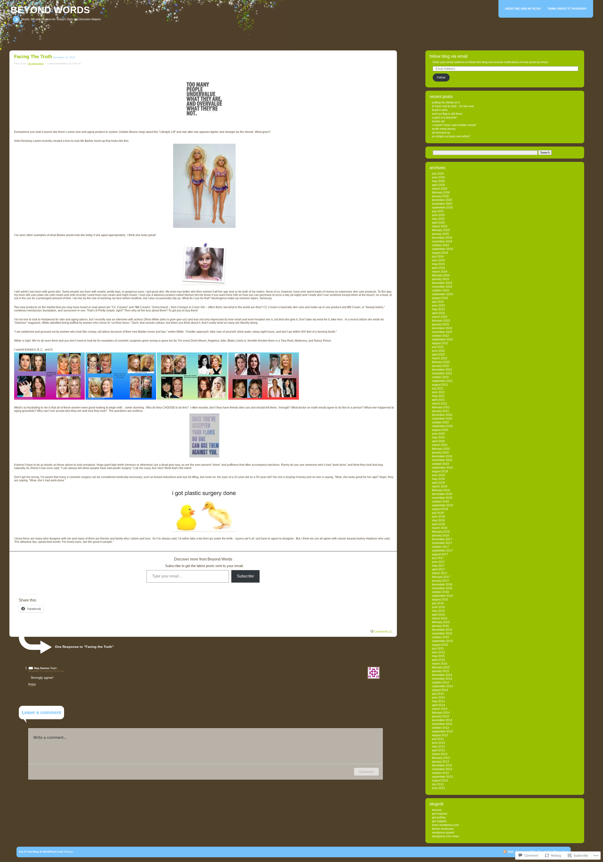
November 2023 (442, 286)
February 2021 (441, 407)
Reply (32, 684)
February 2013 (441, 758)
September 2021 (442, 381)
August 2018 (440, 509)
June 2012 (438, 788)
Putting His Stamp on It (446, 102)
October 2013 (440, 727)
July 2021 (438, 388)
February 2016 (441, 622)
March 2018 (439, 528)
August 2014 (440, 690)
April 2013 (438, 750)
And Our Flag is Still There (447, 113)
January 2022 (440, 366)
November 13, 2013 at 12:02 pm (46, 671)
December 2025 (442, 200)
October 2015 (440, 637)
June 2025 (438, 215)
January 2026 (440, 196)
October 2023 (440, 290)
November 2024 (442, 241)
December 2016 (442, 584)
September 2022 (442, 339)
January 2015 (440, 671)
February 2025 (441, 230)
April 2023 (438, 313)
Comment (366, 772)
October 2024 (440, 245)
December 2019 (442, 456)
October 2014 (440, 682)
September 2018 (442, 505)
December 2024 (442, 237)
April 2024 (438, 268)
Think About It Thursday (567, 8)
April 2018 (438, 524)
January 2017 (440, 580)
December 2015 (442, 629)
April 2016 (438, 614)
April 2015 (438, 660)
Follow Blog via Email (449, 56)
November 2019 (442, 460)
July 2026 (438, 173)
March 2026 (439, 188)
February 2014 (441, 712)
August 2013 (440, 735)
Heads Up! (438, 121)
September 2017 (442, 550)
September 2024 (442, 249)
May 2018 (438, 520)
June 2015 (438, 652)
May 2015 (438, 656)
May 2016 (438, 611)
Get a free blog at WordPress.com (41, 851)
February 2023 (441, 320)
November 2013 (442, 724)
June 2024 (438, 260)
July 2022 (438, 347)
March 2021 (439, 403)
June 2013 (438, 742)
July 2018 (438, 513)
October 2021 (440, 377)
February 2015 (441, 667)
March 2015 (439, 663)
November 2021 (442, 373)
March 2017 (439, 573)
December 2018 (442, 494)
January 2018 (440, 535)
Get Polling (438, 817)
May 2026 (438, 181)
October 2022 (440, 335)
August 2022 (440, 343)
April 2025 (438, 222)
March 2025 (439, 226)
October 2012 (440, 773)
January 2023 (440, 324)
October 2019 (440, 464)
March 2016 (439, 618)
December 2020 (442, 415)
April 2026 (438, 185)
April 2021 (438, 399)
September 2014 (442, 686)
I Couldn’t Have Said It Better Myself (454, 125)
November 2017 (442, 543)
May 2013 (438, 746)
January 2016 (440, 626)
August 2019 (440, 471)
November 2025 (442, 203)
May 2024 (438, 264)
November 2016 (442, 588)
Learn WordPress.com (445, 825)
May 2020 (438, 437)
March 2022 (439, 358)
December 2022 (442, 328)
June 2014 (438, 697)
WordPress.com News (445, 836)
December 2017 (442, 539)
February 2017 (441, 577)
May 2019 (438, 479)
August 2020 (440, 430)
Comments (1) (383, 631)
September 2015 (442, 641)
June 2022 (438, 350)
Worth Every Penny (444, 129)
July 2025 (438, 211)
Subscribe (245, 576)
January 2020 (440, 452)
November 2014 (442, 678)
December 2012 (442, 765)
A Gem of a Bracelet (444, 117)
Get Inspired (439, 813)
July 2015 (438, 648)
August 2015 (440, 644)
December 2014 (442, 675)
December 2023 (442, 283)
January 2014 (440, 716)
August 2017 (440, 554)
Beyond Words (50, 10)
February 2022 (441, 362)
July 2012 (438, 784)
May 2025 (438, 219)
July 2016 (438, 603)
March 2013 (439, 754)
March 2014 (439, 709)
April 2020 (438, 441)
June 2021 (438, 392)
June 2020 (438, 433)
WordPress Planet (443, 832)
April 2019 (438, 482)
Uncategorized (36, 63)
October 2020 (440, 422)
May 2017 (438, 565)
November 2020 (442, 418)
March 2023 (439, 317)
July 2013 (438, 739)
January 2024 (440, 279)
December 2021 (442, 369)
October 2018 (440, 501)
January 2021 (440, 411)
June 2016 (438, 607)
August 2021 (440, 384)
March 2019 (439, 486)
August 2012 (440, 780)
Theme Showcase (443, 828)
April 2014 (438, 705)
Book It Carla (440, 110)
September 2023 (442, 294)
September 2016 (442, 595)
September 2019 (442, 467)
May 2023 (438, 309)
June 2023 (438, 305)
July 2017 (438, 558)
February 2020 (441, 448)
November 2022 (442, 332)
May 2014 (438, 701)
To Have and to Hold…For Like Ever (453, 106)
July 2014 (438, 693)
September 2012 (442, 776)
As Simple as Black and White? (451, 136)
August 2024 (440, 252)
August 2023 (440, 298)
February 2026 (441, 192)
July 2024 (438, 256)
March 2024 (439, 271)
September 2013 (442, 731)
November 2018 (442, 497)
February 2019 (441, 490)
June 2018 (438, 516)
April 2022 (438, 354)
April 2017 (438, 569)
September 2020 (442, 426)
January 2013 (440, 761)
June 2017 (438, 562)
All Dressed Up (441, 132)
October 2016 (440, 592)
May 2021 (438, 396)
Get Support (439, 821)
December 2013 (442, 720)
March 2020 (439, 445)
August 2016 (440, 599)
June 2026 (438, 177)
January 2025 (440, 234)
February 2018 (441, 531)
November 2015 (442, 633)
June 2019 (438, 475)
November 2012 (442, 769)
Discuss (437, 810)
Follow (441, 77)
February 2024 (441, 275)
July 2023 (438, 301)
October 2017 (440, 546)
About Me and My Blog (523, 8)
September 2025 (442, 207)
